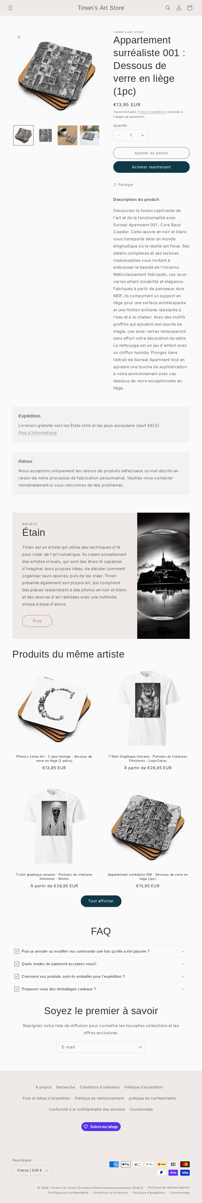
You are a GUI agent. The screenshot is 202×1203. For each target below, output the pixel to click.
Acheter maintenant (151, 167)
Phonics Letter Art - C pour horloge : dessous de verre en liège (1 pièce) (54, 759)
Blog (37, 620)
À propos (44, 1087)
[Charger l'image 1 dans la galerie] (23, 135)
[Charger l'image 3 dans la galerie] (67, 135)
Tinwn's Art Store (63, 1187)
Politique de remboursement (99, 1098)
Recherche (65, 1087)
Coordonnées (141, 1109)
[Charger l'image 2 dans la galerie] (45, 135)
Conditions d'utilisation (99, 1087)
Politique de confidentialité (68, 1192)
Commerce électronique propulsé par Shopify (110, 1187)
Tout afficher (101, 901)
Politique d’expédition (149, 1192)
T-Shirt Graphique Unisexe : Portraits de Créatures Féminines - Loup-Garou (147, 759)
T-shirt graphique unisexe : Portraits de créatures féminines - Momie (54, 877)
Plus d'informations (37, 432)
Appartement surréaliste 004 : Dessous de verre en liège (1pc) (148, 877)
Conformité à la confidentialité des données (87, 1109)
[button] (10, 7)
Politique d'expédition (143, 1087)
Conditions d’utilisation (110, 1192)
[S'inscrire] (139, 1047)
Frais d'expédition (152, 112)
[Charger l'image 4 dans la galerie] (90, 135)
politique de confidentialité (152, 1098)
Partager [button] (126, 184)
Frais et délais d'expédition (46, 1098)
